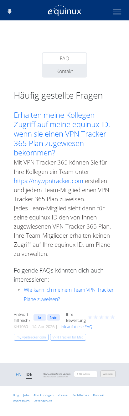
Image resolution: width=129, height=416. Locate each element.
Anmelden (108, 374)
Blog (16, 395)
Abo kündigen (44, 395)
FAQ (64, 58)
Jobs (26, 395)
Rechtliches (80, 395)
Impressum (21, 400)
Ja (39, 317)
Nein (53, 317)
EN (19, 374)
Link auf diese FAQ (75, 326)
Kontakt (64, 71)
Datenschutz (43, 400)
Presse (63, 395)
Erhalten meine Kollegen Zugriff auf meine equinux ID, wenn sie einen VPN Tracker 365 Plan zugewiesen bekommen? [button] (62, 133)
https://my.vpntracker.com (48, 180)
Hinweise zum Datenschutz (56, 376)
